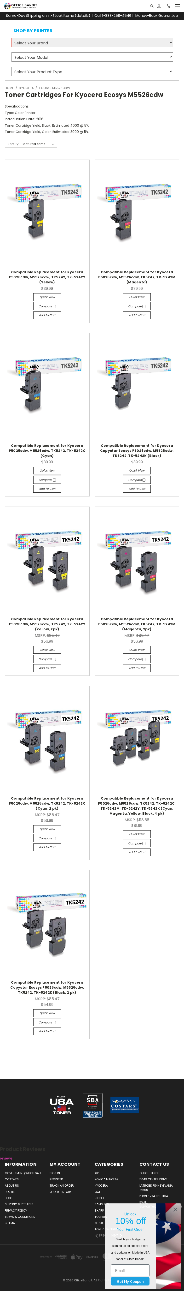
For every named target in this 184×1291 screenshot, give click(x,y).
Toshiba (101, 1217)
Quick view (47, 297)
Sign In (55, 1173)
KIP (96, 1173)
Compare (46, 306)
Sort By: (13, 144)
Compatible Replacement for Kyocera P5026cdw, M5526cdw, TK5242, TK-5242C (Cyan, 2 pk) (47, 803)
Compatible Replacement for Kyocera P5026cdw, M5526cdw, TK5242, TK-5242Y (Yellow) (47, 277)
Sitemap (10, 1223)
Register (56, 1179)
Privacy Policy (16, 1210)
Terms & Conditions (20, 1217)
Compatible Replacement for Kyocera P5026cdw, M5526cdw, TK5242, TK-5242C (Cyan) (47, 450)
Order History (61, 1192)
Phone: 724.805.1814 (153, 1196)
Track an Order (62, 1185)
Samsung (102, 1204)
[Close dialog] (175, 1209)
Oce (98, 1192)
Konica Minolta (106, 1179)
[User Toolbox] (158, 6)
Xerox (99, 1223)
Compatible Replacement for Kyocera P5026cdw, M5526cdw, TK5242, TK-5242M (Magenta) (136, 277)
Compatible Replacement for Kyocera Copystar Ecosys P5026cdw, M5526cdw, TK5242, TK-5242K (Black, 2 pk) (47, 987)
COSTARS (12, 1179)
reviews (6, 1158)
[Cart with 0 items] (168, 6)
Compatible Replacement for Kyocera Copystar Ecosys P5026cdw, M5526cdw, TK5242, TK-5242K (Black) (137, 450)
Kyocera (101, 1185)
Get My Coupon (130, 1281)
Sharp (99, 1210)
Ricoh (99, 1198)
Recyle (10, 1192)
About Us (12, 1185)
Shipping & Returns (19, 1204)
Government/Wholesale (23, 1173)
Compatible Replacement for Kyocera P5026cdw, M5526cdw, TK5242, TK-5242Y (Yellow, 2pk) (47, 624)
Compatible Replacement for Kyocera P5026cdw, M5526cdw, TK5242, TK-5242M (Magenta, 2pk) (136, 624)
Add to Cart (47, 315)
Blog (8, 1198)
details (82, 15)
